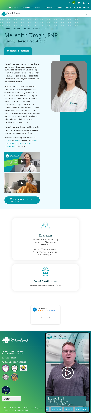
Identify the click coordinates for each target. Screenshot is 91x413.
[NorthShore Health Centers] (10, 13)
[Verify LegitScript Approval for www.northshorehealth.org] (6, 394)
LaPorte (7, 140)
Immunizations (10, 146)
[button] (79, 13)
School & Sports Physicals (20, 143)
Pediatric (18, 140)
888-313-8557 (19, 354)
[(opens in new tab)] (6, 379)
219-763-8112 (7, 354)
